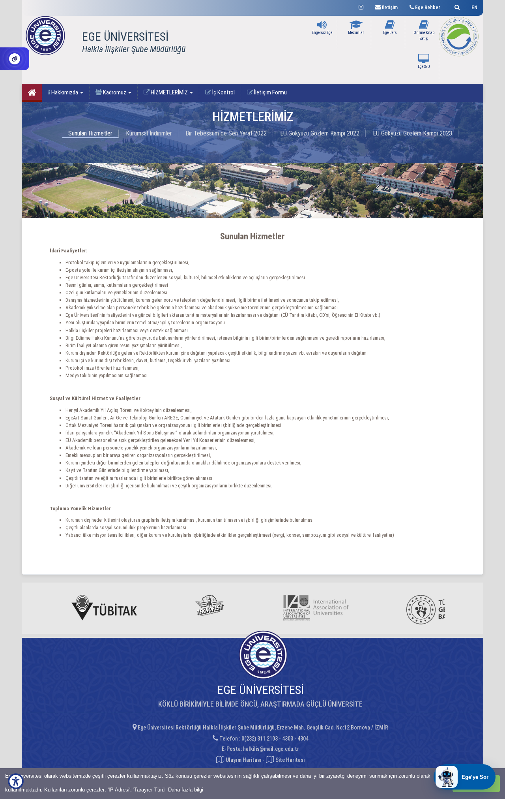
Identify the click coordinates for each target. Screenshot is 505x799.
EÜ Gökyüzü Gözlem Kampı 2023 (412, 133)
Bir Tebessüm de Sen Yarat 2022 (226, 133)
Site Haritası (289, 760)
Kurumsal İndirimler (149, 133)
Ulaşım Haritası (243, 760)
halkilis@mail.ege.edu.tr (271, 749)
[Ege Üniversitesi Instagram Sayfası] (361, 6)
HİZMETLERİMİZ (169, 92)
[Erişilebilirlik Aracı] (16, 781)
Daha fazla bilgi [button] (185, 790)
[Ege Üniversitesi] (456, 6)
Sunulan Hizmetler (90, 133)
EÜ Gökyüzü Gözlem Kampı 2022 (319, 133)
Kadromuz (114, 92)
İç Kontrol (223, 92)
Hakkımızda (64, 92)
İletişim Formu (270, 92)
